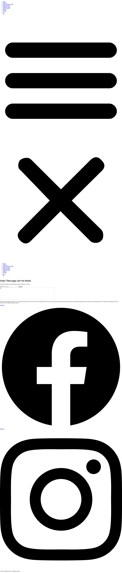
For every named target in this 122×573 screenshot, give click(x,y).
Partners (4, 10)
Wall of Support (6, 8)
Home (4, 1)
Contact (4, 9)
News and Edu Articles (8, 4)
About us (5, 3)
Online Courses (6, 5)
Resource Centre (6, 6)
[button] (62, 13)
